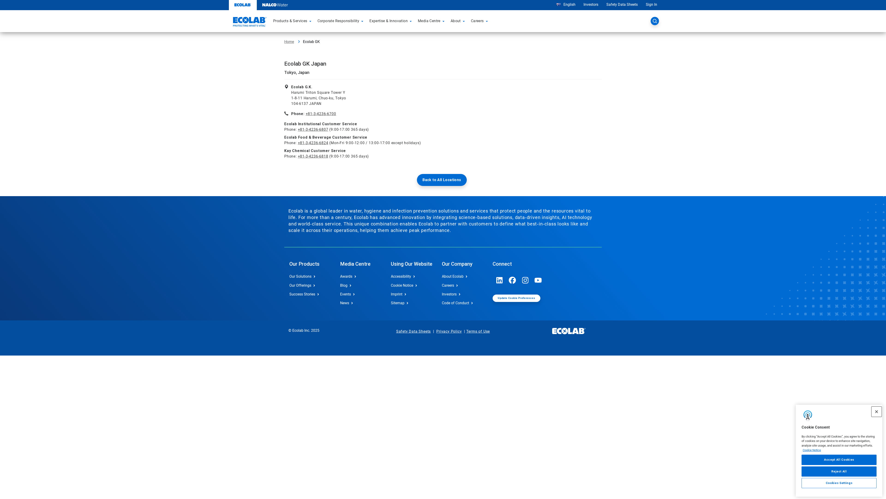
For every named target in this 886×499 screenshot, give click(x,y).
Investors (591, 4)
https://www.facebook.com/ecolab (512, 280)
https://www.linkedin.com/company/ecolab (499, 280)
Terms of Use (478, 331)
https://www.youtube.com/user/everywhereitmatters (538, 280)
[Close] (876, 412)
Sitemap (397, 303)
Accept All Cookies (839, 460)
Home (289, 42)
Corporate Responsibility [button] (338, 21)
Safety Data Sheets (622, 4)
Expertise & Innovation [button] (388, 21)
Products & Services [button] (290, 21)
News (344, 303)
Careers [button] (477, 21)
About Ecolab (453, 276)
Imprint (396, 294)
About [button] (456, 21)
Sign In (651, 4)
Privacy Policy (449, 331)
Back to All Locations (441, 180)
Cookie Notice (812, 450)
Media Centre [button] (429, 21)
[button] (311, 21)
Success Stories (302, 294)
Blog (343, 285)
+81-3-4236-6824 (313, 143)
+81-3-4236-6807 (313, 129)
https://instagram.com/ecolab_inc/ (525, 280)
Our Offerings (300, 285)
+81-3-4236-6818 (313, 156)
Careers (448, 285)
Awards (346, 276)
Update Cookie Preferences (516, 298)
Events (345, 294)
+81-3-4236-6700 (321, 114)
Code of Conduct (455, 303)
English (569, 4)
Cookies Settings (839, 483)
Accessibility (401, 276)
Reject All (839, 471)
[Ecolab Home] (249, 22)
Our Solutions (300, 276)
